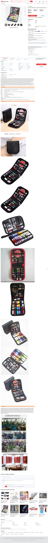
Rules (46, 3)
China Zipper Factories (3, 532)
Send (6, 486)
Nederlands (25, 538)
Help (34, 3)
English (7, 538)
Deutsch (23, 538)
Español (10, 538)
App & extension (38, 3)
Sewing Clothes (41, 532)
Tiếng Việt (40, 538)
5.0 (38, 59)
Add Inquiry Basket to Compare (14, 27)
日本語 (31, 538)
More (1, 535)
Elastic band (25, 522)
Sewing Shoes (32, 532)
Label (1, 523)
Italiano (20, 538)
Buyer (31, 3)
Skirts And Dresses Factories (19, 532)
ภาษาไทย (35, 538)
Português (12, 538)
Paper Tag (13, 522)
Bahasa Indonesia (43, 538)
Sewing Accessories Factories (26, 532)
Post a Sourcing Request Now (20, 486)
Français (15, 538)
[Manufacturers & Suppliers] (4, 1)
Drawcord (13, 523)
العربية (27, 538)
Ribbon (25, 523)
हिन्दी (33, 538)
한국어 (29, 538)
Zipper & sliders (37, 523)
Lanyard (36, 522)
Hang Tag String (2, 522)
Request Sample (40, 17)
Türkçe (37, 538)
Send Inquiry (32, 15)
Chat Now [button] (43, 15)
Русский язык (17, 538)
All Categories (3, 3)
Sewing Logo (37, 532)
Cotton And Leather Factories (11, 532)
